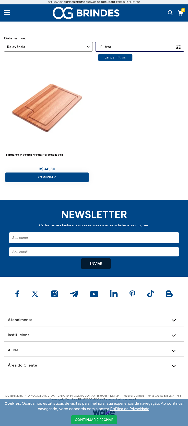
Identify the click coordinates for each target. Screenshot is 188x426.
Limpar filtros (115, 57)
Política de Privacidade (129, 408)
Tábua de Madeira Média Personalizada (34, 154)
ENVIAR (96, 264)
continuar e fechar (94, 420)
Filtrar (105, 47)
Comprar (47, 177)
